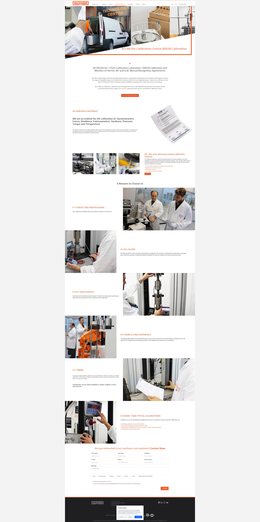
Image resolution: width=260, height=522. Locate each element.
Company (104, 4)
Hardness (112, 476)
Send (164, 488)
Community (130, 4)
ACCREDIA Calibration (120, 4)
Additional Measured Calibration (145, 476)
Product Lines (95, 4)
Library (143, 4)
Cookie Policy (147, 520)
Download (147, 173)
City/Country (148, 459)
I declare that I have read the (102, 481)
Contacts (137, 4)
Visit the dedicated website (130, 95)
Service (110, 4)
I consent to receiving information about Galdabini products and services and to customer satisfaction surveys (116, 483)
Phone (119, 459)
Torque (133, 476)
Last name (121, 453)
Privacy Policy (108, 481)
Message (93, 465)
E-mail (93, 459)
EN (176, 4)
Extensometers (102, 476)
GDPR (165, 520)
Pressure (126, 476)
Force (94, 476)
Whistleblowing (161, 520)
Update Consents (154, 520)
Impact (119, 476)
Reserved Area (182, 4)
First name (94, 453)
